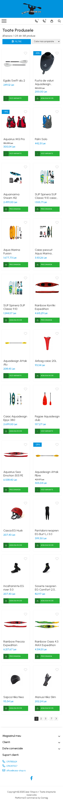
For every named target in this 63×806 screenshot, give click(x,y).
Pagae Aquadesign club (47, 418)
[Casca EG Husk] (15, 513)
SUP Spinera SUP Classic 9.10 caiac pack (46, 196)
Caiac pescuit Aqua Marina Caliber (43, 251)
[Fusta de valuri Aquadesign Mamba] (47, 63)
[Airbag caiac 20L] (47, 343)
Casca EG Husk (13, 530)
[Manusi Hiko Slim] (47, 679)
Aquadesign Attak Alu (15, 362)
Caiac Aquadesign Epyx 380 (15, 418)
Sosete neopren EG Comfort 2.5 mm (45, 587)
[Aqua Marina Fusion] (15, 232)
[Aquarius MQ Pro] (15, 121)
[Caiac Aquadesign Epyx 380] (15, 399)
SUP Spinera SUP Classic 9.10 (14, 307)
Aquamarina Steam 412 (11, 196)
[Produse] (4, 22)
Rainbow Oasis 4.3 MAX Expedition (46, 643)
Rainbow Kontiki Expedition (45, 307)
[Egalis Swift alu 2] (15, 63)
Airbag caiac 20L (46, 361)
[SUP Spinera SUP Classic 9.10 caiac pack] (47, 177)
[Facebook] (31, 778)
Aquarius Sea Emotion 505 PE (13, 473)
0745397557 (11, 766)
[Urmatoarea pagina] (56, 719)
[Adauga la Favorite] (25, 53)
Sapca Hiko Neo (13, 697)
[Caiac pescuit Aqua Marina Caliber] (47, 232)
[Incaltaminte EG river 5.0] (15, 568)
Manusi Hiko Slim (45, 697)
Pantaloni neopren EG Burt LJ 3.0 (47, 532)
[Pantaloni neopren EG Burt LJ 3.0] (47, 513)
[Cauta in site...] (59, 21)
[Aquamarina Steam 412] (15, 177)
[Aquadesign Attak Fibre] (47, 454)
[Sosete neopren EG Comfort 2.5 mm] (47, 568)
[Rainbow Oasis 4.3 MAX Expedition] (47, 624)
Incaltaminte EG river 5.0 (13, 587)
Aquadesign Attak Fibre (46, 473)
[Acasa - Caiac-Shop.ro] (31, 9)
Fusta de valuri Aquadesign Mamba (44, 82)
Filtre (18, 41)
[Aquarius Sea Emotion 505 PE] (15, 454)
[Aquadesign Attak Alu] (15, 343)
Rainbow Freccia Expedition (14, 643)
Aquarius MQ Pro (14, 139)
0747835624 (11, 761)
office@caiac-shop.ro (16, 770)
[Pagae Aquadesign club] (47, 399)
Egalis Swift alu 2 (14, 80)
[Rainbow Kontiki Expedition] (47, 288)
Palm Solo (41, 139)
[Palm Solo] (47, 121)
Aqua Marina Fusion (11, 251)
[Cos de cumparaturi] (51, 21)
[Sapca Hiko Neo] (15, 679)
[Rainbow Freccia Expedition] (15, 624)
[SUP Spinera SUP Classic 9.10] (15, 288)
